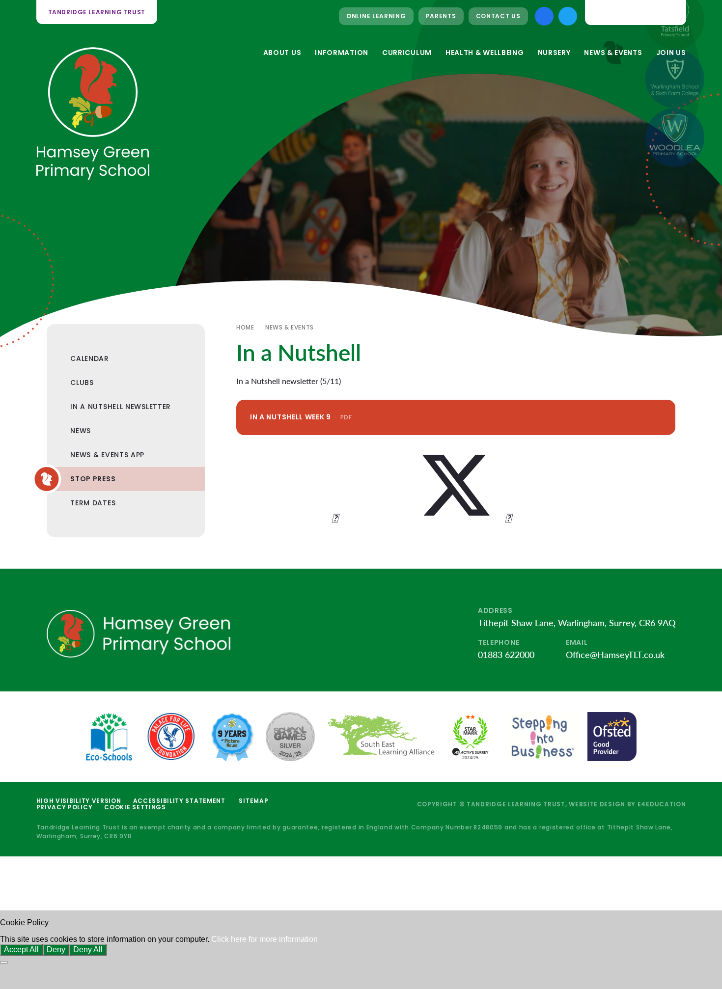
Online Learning (376, 16)
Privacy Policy (64, 807)
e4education (662, 804)
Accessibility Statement (179, 801)
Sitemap (253, 801)
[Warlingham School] (674, 78)
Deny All (88, 949)
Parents (441, 16)
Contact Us (498, 16)
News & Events (289, 327)
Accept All (21, 949)
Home (245, 327)
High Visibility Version (78, 801)
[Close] (4, 962)
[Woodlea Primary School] (674, 137)
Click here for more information (264, 939)
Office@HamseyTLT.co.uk (615, 654)
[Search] (671, 12)
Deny (56, 949)
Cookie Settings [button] (135, 807)
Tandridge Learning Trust (96, 12)
